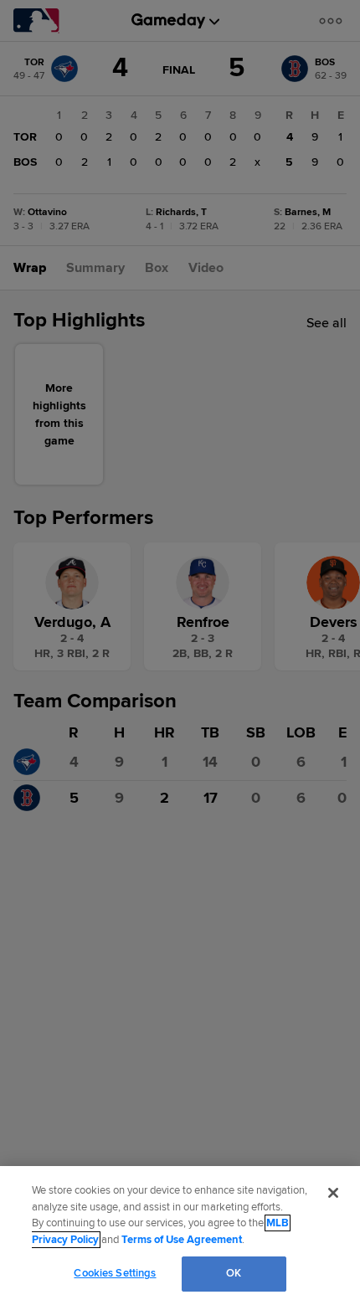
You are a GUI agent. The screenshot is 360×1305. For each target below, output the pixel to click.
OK (233, 1273)
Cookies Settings (115, 1273)
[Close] (333, 1192)
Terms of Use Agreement (181, 1239)
